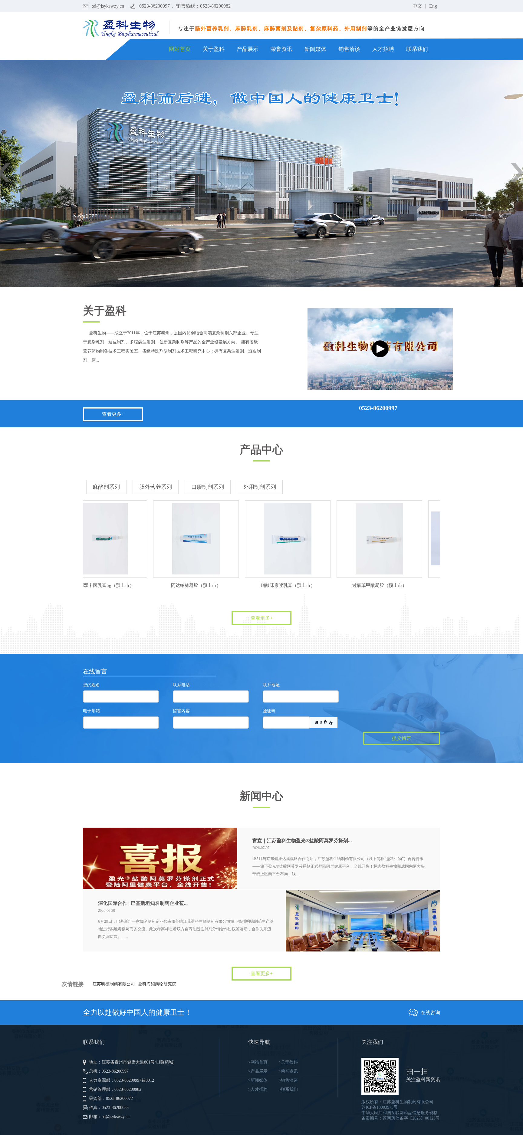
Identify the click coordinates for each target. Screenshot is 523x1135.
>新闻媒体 (258, 1080)
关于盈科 (214, 49)
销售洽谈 (349, 49)
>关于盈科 (288, 1062)
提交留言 (401, 738)
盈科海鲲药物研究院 (157, 984)
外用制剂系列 (259, 487)
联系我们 (417, 49)
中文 (417, 5)
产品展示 (247, 49)
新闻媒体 (315, 49)
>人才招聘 (258, 1089)
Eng (433, 5)
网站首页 (180, 49)
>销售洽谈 (288, 1080)
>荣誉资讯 (288, 1071)
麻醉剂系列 (106, 487)
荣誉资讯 (281, 49)
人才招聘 (383, 49)
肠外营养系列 (155, 487)
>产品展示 (258, 1071)
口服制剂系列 (207, 487)
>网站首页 (258, 1062)
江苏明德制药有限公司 (114, 984)
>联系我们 (288, 1089)
